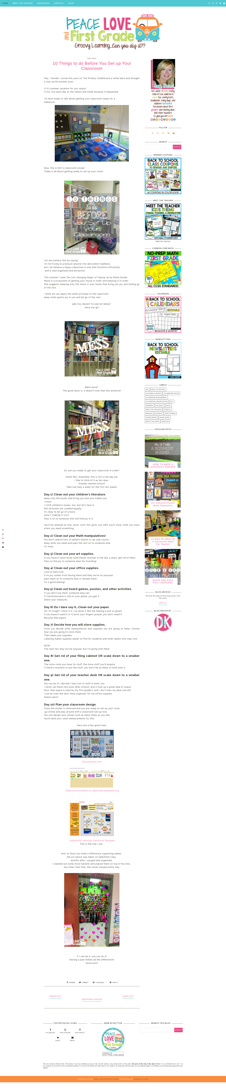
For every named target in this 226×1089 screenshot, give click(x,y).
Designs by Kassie (141, 1079)
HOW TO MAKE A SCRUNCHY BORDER (163, 465)
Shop (71, 3)
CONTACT (59, 3)
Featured (91, 58)
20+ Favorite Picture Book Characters (163, 504)
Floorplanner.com (92, 761)
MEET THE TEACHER (23, 3)
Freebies (149, 405)
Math (168, 405)
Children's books (153, 393)
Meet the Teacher (153, 409)
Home (5, 3)
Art (147, 389)
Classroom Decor (171, 393)
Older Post (128, 996)
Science (158, 413)
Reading (149, 413)
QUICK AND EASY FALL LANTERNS (163, 581)
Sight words (170, 413)
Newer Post (56, 996)
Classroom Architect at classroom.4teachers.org (92, 790)
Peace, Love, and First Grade (106, 1079)
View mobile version (92, 999)
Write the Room (152, 421)
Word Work (164, 417)
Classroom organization (157, 401)
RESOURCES (43, 3)
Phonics (167, 409)
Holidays (160, 405)
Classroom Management (156, 397)
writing (165, 421)
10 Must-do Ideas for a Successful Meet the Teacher (163, 541)
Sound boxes (151, 417)
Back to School (158, 389)
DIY (171, 401)
